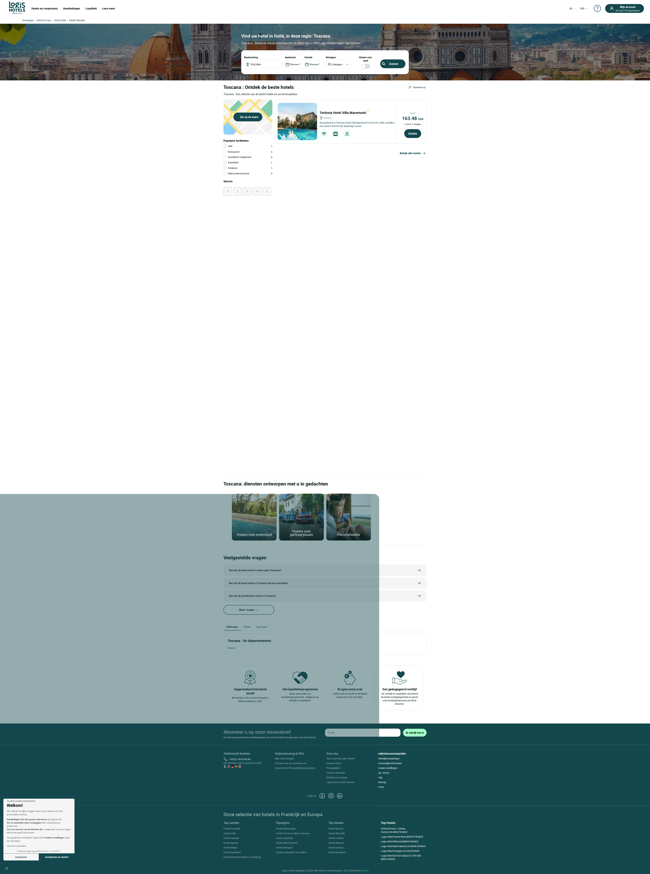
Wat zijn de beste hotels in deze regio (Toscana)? (255, 570)
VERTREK (308, 57)
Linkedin (340, 796)
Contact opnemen (335, 772)
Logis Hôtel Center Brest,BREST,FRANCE (402, 836)
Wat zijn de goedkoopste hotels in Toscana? (252, 595)
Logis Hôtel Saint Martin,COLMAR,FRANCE (403, 846)
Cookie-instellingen (387, 768)
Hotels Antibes (336, 838)
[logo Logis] (17, 7)
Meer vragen (247, 610)
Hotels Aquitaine (284, 838)
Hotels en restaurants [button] (44, 8)
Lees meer (108, 8)
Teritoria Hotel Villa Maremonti (343, 112)
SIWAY (365, 870)
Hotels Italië (229, 833)
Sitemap (382, 782)
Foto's (381, 787)
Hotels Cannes (336, 847)
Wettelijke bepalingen (389, 758)
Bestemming (251, 57)
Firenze (231, 648)
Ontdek (412, 133)
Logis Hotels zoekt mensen (340, 782)
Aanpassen (21, 857)
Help (380, 777)
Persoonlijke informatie (390, 763)
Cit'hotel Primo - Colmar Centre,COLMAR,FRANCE (394, 830)
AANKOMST (290, 57)
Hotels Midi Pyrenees (287, 842)
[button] (7, 868)
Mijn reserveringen (284, 758)
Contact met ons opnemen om (291, 763)
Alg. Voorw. (384, 772)
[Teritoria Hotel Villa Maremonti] (297, 121)
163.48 (412, 118)
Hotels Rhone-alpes (286, 828)
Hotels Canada (231, 838)
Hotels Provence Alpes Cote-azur (293, 833)
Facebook (322, 796)
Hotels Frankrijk (231, 828)
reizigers (331, 57)
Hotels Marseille (336, 833)
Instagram (331, 796)
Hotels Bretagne (284, 847)
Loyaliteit (91, 8)
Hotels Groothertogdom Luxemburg (242, 857)
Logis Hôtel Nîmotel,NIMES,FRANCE (399, 841)
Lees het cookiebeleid (16, 846)
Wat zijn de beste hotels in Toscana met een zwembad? (258, 583)
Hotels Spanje (230, 842)
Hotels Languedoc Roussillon (291, 852)
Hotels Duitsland (232, 852)
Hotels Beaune (336, 842)
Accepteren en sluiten (57, 857)
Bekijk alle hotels (410, 153)
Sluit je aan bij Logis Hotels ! (340, 758)
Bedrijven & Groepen (337, 777)
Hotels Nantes (335, 828)
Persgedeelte (333, 768)
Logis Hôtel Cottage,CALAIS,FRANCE (400, 851)
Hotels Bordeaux (337, 852)
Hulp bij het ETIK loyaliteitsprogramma (295, 768)
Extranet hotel (333, 763)
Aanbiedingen (71, 8)
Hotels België (230, 847)
